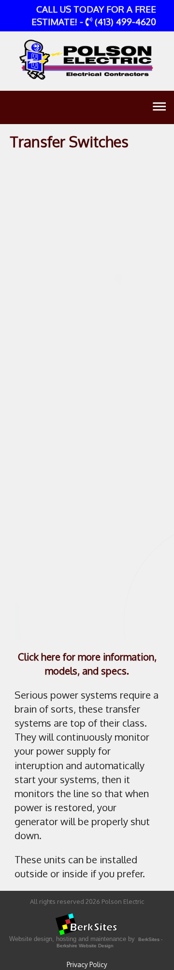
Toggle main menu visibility (159, 106)
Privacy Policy (87, 964)
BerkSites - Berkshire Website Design (109, 942)
